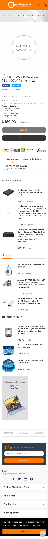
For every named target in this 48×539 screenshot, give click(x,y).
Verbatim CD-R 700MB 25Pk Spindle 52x (30, 361)
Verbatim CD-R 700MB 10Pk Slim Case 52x (30, 346)
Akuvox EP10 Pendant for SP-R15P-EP (31, 265)
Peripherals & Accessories (33, 103)
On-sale (6, 255)
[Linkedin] (25, 480)
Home (4, 15)
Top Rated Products (12, 317)
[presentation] (3, 433)
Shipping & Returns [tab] (32, 159)
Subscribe (24, 460)
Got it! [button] (24, 532)
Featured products (11, 180)
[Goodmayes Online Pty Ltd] (19, 4)
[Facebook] (13, 480)
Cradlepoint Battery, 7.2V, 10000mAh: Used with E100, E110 (30, 192)
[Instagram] (31, 480)
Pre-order (24, 137)
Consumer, (19, 103)
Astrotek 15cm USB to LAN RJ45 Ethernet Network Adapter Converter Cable (29, 301)
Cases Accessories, (11, 101)
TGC (3, 74)
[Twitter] (19, 480)
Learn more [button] (36, 525)
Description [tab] (13, 159)
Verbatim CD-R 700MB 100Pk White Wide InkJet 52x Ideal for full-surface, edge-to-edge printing (31, 330)
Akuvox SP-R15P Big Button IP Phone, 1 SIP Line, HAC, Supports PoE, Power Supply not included (31, 283)
